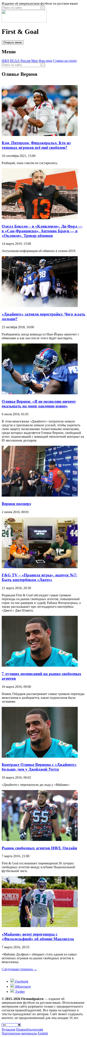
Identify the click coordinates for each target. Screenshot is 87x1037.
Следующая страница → (19, 969)
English (43, 1033)
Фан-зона (45, 60)
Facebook (21, 981)
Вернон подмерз (16, 503)
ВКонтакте (22, 986)
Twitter (19, 991)
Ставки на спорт (65, 60)
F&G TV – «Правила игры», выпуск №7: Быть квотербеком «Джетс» (39, 577)
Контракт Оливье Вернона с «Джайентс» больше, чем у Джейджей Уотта (39, 766)
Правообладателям (29, 1029)
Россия (25, 60)
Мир (34, 60)
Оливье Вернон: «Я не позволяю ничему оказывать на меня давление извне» (39, 403)
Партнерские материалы (19, 1033)
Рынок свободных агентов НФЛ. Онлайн (39, 848)
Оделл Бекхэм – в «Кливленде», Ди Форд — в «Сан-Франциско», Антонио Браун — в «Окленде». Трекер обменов (42, 231)
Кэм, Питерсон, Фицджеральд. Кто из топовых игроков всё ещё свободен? (36, 145)
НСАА (15, 60)
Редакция (8, 1029)
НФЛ (5, 60)
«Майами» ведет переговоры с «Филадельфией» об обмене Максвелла (38, 936)
